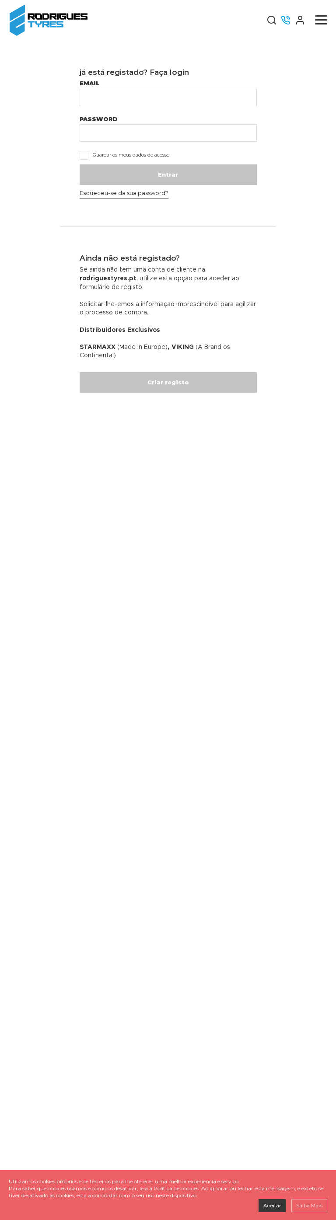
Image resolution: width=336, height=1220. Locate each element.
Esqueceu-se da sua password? (124, 192)
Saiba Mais (309, 1206)
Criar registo (168, 382)
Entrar (168, 174)
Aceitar (272, 1206)
